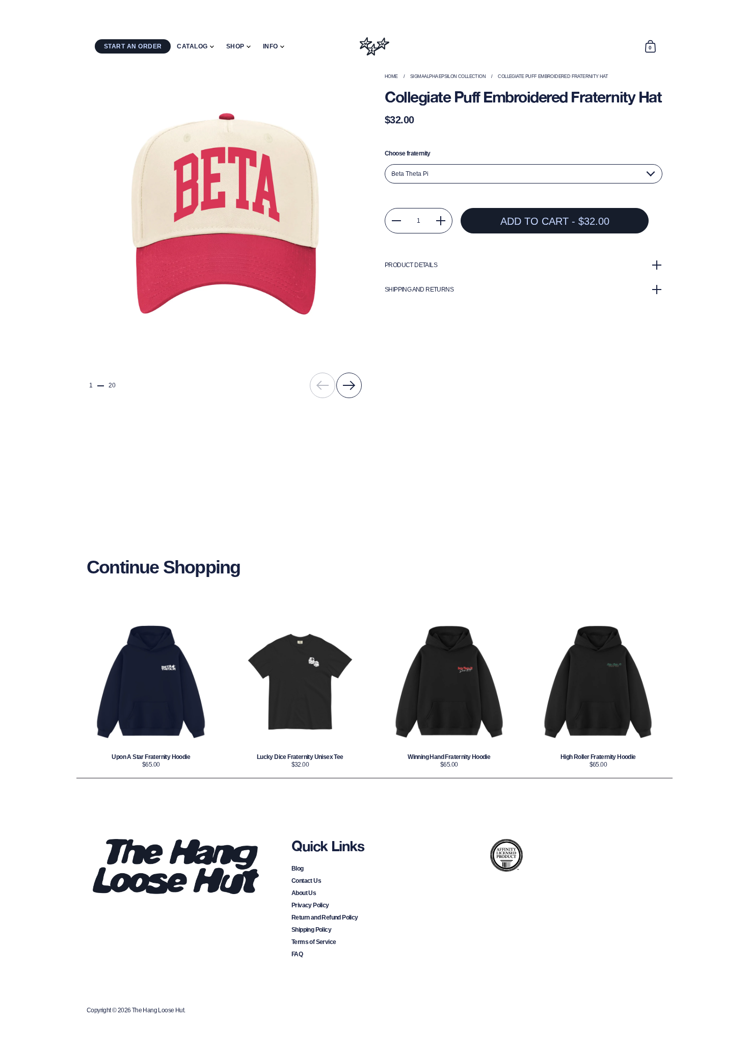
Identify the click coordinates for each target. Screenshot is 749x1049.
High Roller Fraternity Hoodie (598, 692)
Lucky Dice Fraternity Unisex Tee (300, 692)
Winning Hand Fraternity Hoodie (449, 692)
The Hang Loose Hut (158, 1010)
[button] (650, 46)
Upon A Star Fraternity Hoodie (151, 692)
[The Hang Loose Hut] (374, 46)
